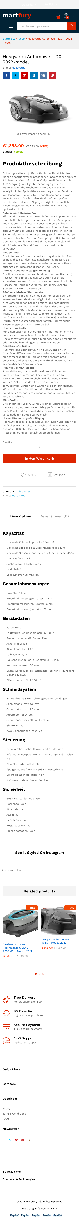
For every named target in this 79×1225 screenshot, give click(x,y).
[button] (56, 474)
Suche (71, 26)
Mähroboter (22, 491)
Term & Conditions (14, 1113)
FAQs (6, 1118)
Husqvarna (18, 67)
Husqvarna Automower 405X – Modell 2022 (55, 941)
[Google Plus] (16, 1140)
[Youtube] (23, 1140)
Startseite (9, 38)
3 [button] (43, 974)
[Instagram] (29, 1140)
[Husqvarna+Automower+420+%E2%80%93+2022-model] (15, 75)
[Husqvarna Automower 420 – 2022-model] (6, 75)
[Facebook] (4, 1140)
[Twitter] (10, 1140)
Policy (6, 1108)
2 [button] (39, 974)
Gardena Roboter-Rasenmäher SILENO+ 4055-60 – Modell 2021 (17, 947)
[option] (20, 934)
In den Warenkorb (39, 458)
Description (20, 516)
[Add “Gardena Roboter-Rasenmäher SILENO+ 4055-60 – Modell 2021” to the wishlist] (28, 938)
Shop (21, 38)
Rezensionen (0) (54, 516)
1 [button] (36, 974)
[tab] (21, 517)
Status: (7, 151)
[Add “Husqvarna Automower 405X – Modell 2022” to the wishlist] (67, 933)
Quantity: (7, 442)
